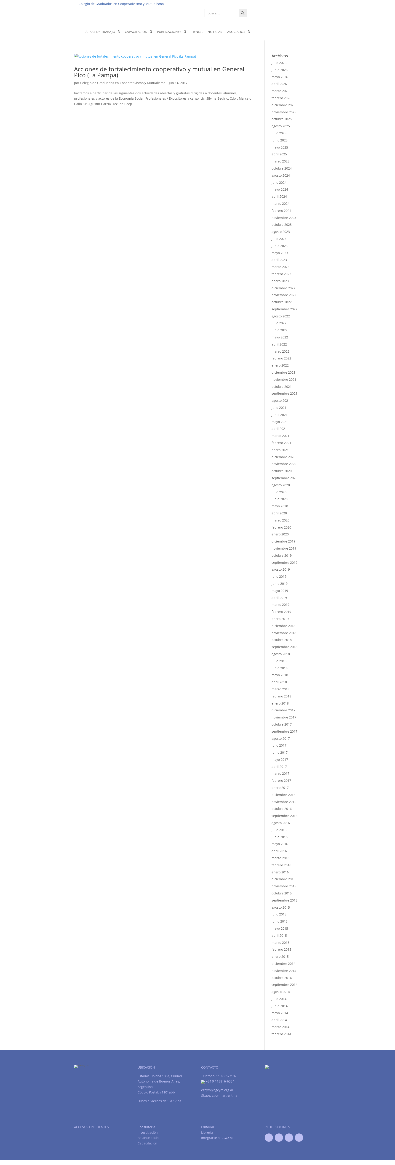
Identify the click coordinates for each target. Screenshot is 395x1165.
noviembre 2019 (284, 548)
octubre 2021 (282, 386)
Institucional (241, 3)
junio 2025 (280, 140)
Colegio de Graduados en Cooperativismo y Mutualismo (122, 83)
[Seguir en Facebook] (269, 1137)
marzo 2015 (280, 942)
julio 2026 (279, 63)
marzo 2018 (280, 689)
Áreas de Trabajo (100, 31)
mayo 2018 (280, 675)
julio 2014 (279, 999)
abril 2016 (279, 851)
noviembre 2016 (284, 802)
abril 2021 (279, 428)
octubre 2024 (282, 168)
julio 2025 (279, 133)
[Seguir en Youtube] (289, 1137)
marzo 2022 (280, 351)
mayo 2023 (280, 253)
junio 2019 (280, 583)
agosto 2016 (281, 823)
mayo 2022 (280, 337)
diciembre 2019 (283, 541)
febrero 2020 (281, 527)
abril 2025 (279, 154)
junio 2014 (280, 1006)
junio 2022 (280, 330)
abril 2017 (279, 766)
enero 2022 (280, 365)
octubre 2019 (282, 555)
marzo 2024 (280, 203)
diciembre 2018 (283, 626)
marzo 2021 (280, 436)
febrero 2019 (281, 611)
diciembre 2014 (283, 963)
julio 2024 (279, 182)
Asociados (236, 31)
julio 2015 (279, 914)
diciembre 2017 (283, 710)
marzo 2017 (280, 773)
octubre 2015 (282, 893)
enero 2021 (280, 450)
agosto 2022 (281, 316)
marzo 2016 (280, 858)
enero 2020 (280, 534)
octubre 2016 (282, 808)
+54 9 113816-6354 (219, 1081)
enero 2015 (280, 956)
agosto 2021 (281, 400)
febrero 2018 (281, 696)
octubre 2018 (282, 640)
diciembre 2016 (283, 795)
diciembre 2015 (283, 879)
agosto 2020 (281, 485)
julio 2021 (279, 407)
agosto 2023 (281, 231)
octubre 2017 (282, 724)
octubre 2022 (282, 302)
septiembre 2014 (284, 984)
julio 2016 (279, 830)
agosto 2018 (281, 654)
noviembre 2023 (284, 217)
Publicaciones (169, 31)
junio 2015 (280, 921)
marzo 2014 (280, 1027)
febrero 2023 (281, 274)
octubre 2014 (282, 978)
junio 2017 (280, 752)
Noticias (215, 31)
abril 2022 (279, 344)
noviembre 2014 (284, 970)
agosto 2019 (281, 569)
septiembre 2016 (284, 816)
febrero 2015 (281, 949)
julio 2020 (279, 492)
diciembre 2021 (283, 372)
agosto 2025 (281, 126)
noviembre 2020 (284, 464)
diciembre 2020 (283, 457)
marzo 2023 (280, 267)
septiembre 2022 (284, 309)
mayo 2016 (280, 844)
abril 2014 (279, 1020)
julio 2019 (279, 576)
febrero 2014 (281, 1034)
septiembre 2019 (284, 562)
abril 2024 (279, 196)
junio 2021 (280, 414)
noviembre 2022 (284, 295)
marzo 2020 (280, 520)
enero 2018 (280, 703)
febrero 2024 (281, 210)
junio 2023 (280, 246)
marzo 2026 (280, 91)
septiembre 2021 (284, 393)
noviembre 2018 (284, 633)
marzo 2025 (280, 161)
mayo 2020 (280, 506)
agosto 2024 (281, 175)
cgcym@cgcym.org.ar (217, 1090)
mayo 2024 (280, 189)
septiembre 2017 (284, 731)
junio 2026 (280, 70)
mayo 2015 (280, 928)
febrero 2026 (281, 98)
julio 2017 (279, 745)
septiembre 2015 (284, 900)
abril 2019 (279, 598)
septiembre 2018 (284, 647)
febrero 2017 (281, 780)
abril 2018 (279, 682)
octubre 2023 (282, 224)
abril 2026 (279, 84)
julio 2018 (279, 661)
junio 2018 (280, 668)
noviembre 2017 (284, 717)
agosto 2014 (281, 991)
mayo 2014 (280, 1013)
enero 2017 (280, 787)
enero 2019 (280, 619)
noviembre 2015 (284, 886)
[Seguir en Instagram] (299, 1137)
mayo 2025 (280, 147)
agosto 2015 (281, 907)
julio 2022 (279, 323)
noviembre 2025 (284, 112)
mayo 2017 (280, 759)
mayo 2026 (280, 77)
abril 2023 (279, 260)
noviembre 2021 (284, 379)
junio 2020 (280, 499)
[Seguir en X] (279, 1137)
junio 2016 (280, 837)
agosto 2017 (281, 738)
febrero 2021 (281, 443)
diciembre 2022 (283, 288)
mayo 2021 (280, 422)
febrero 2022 (281, 358)
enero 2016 (280, 872)
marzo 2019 (280, 604)
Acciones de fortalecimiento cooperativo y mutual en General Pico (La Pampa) (159, 72)
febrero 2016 (281, 865)
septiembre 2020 (284, 478)
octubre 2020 (282, 471)
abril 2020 (279, 513)
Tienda (197, 31)
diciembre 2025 (283, 105)
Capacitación (136, 31)
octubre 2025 (282, 119)
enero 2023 (280, 281)
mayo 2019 (280, 590)
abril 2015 (279, 935)
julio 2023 (279, 239)
